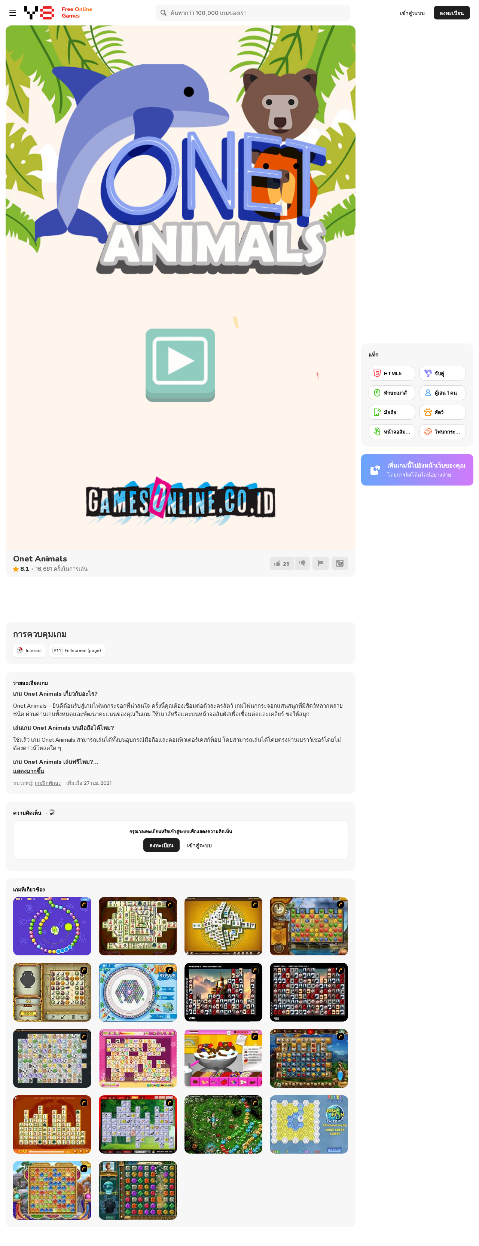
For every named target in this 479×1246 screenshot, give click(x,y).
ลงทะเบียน (452, 13)
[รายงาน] (320, 563)
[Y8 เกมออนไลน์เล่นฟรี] (39, 12)
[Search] (164, 12)
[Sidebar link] (12, 12)
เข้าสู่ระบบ (412, 13)
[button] (28, 771)
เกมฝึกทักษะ (48, 783)
